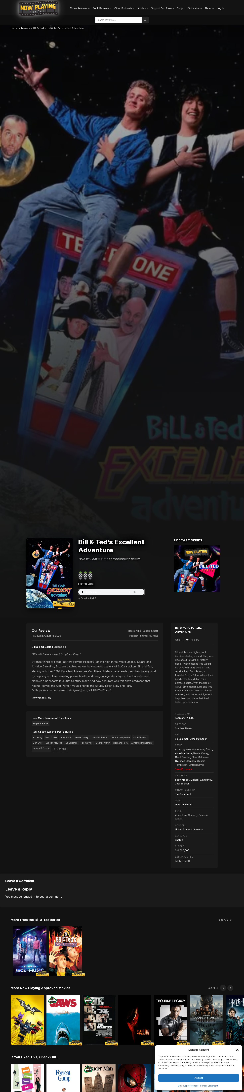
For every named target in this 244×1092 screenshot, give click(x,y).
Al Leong (37, 737)
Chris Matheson (99, 737)
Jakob (146, 630)
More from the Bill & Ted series (35, 920)
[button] (237, 1049)
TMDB (186, 861)
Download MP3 (88, 598)
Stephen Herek (40, 723)
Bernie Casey (81, 737)
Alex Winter (51, 737)
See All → (213, 987)
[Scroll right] (230, 988)
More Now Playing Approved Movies (40, 988)
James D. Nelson (41, 748)
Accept (199, 1077)
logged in (29, 896)
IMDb (178, 861)
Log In (220, 8)
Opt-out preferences (188, 1086)
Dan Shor (37, 743)
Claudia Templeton (120, 737)
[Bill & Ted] (197, 568)
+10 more (59, 749)
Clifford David (140, 737)
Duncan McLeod (54, 743)
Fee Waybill (86, 743)
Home (14, 28)
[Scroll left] (223, 988)
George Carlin (103, 743)
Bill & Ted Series (42, 646)
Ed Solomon (72, 743)
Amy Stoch (65, 737)
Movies (25, 28)
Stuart (154, 630)
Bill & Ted (38, 28)
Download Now (41, 698)
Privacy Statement (209, 1086)
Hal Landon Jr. (120, 743)
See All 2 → (225, 919)
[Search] (145, 20)
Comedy (193, 815)
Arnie (139, 630)
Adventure (181, 815)
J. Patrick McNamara (142, 743)
